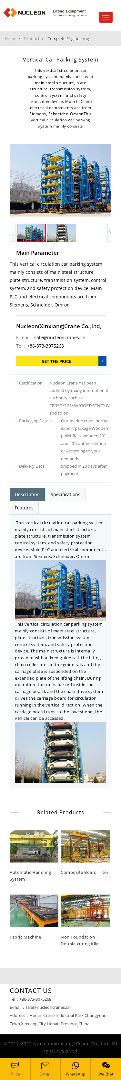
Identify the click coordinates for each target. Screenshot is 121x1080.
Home (10, 38)
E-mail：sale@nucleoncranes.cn (40, 1007)
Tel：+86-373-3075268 (30, 999)
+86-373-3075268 (45, 346)
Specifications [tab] (65, 494)
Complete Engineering (68, 38)
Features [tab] (24, 508)
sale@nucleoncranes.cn (60, 337)
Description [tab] (27, 494)
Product (31, 38)
